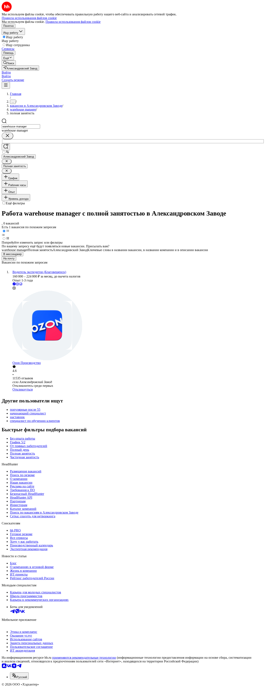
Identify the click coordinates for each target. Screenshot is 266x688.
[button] (6, 72)
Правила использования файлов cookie (73, 21)
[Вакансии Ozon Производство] (137, 326)
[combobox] (21, 126)
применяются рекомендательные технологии (84, 657)
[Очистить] (7, 135)
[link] (9, 62)
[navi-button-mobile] (6, 85)
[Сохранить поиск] (6, 146)
